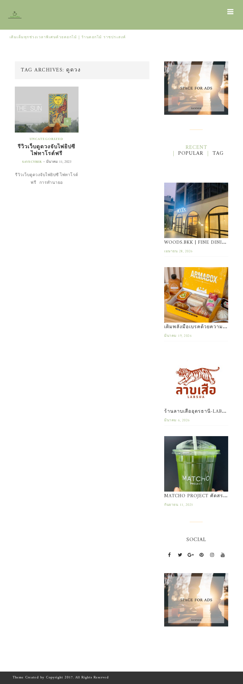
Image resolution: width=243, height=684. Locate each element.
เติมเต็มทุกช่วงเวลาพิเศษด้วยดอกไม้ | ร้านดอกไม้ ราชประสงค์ (65, 37)
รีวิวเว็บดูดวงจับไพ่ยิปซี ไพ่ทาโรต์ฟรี (46, 150)
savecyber (32, 162)
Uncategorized (46, 139)
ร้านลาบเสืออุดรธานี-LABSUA (198, 411)
